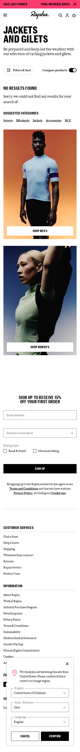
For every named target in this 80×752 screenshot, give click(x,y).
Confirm (55, 736)
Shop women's (40, 347)
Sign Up (40, 468)
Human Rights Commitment (21, 650)
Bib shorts (22, 120)
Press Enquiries (12, 613)
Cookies (8, 656)
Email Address (15, 415)
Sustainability (11, 632)
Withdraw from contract (18, 555)
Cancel (25, 736)
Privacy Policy (23, 493)
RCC (68, 120)
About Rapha (11, 595)
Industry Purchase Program (20, 607)
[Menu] (5, 15)
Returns (8, 561)
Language (21, 717)
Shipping (9, 549)
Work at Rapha (12, 601)
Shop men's (40, 231)
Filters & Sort (22, 70)
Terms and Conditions (23, 488)
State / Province (24, 702)
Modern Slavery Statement (19, 638)
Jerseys (8, 120)
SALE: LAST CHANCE (16, 4)
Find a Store (10, 536)
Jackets (37, 120)
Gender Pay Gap (13, 644)
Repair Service (12, 567)
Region (19, 688)
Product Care (11, 573)
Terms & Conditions (15, 625)
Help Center (11, 542)
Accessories (53, 120)
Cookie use (58, 493)
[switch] (59, 70)
